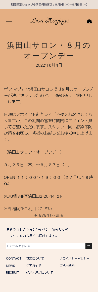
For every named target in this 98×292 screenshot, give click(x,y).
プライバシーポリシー (74, 258)
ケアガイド (33, 265)
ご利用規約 (66, 265)
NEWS (10, 266)
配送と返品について (39, 272)
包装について (35, 258)
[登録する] (88, 246)
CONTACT (14, 258)
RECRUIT (12, 272)
